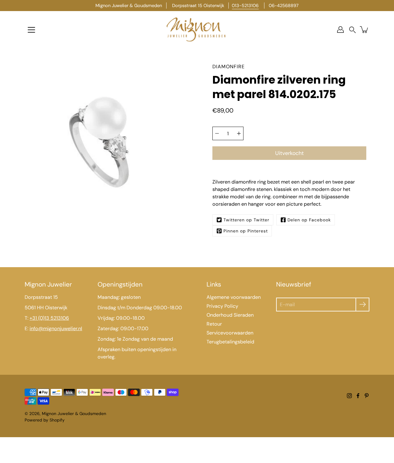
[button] (352, 29)
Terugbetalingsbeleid (230, 341)
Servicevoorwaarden (230, 333)
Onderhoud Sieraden (230, 315)
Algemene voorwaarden (234, 297)
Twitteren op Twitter (246, 220)
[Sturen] (362, 304)
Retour (214, 324)
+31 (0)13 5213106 (49, 318)
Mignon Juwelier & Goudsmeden (74, 413)
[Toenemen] (238, 133)
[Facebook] (358, 395)
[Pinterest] (366, 395)
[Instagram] (349, 395)
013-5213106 (245, 5)
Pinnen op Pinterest (245, 231)
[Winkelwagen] (364, 29)
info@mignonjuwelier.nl (56, 328)
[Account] (340, 29)
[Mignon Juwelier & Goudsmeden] (197, 29)
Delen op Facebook (309, 220)
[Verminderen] (217, 133)
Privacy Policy (222, 306)
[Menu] (31, 29)
